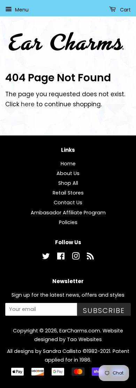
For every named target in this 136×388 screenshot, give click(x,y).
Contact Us (68, 202)
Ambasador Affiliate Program (68, 212)
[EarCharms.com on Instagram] (76, 257)
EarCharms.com (79, 330)
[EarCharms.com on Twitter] (46, 257)
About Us (68, 173)
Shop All (68, 183)
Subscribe (104, 310)
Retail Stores (68, 192)
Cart (125, 9)
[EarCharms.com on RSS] (90, 257)
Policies (68, 222)
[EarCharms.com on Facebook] (61, 257)
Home (68, 163)
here (28, 104)
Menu (21, 9)
